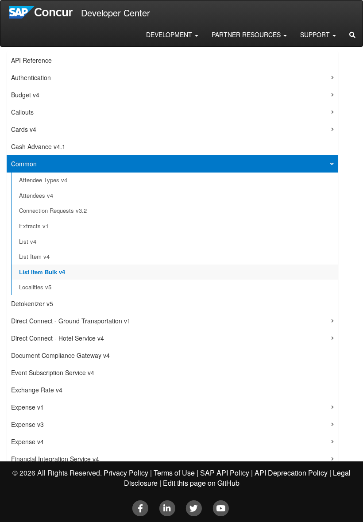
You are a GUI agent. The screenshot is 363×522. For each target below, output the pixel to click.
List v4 (27, 241)
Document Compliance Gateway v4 (60, 355)
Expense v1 (27, 407)
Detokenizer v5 (32, 303)
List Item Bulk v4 (42, 272)
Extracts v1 (34, 226)
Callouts (22, 111)
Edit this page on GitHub (201, 483)
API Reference (31, 60)
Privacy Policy (126, 473)
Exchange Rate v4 (36, 389)
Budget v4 (25, 94)
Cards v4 (23, 129)
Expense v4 (27, 441)
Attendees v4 (36, 195)
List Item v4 (34, 256)
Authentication (31, 77)
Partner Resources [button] (247, 34)
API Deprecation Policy (291, 473)
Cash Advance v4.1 (38, 146)
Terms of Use (174, 473)
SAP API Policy (224, 473)
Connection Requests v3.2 (53, 210)
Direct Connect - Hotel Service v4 (57, 338)
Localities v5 (35, 287)
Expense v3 (27, 424)
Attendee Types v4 (43, 180)
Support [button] (316, 34)
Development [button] (170, 34)
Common (24, 163)
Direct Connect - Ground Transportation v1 (71, 320)
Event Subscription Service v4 (52, 372)
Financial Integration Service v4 (55, 458)
